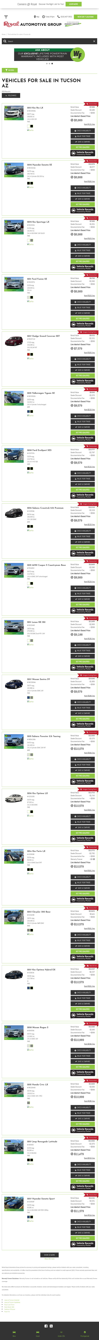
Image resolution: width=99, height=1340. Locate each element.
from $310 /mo (89, 1158)
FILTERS (11, 70)
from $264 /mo (89, 753)
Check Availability (84, 130)
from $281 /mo (89, 810)
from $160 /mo (89, 181)
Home (4, 34)
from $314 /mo (89, 1215)
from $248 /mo (89, 696)
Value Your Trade (83, 136)
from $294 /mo (89, 1044)
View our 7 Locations (86, 17)
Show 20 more (49, 1255)
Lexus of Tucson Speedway (12, 1302)
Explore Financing (71, 499)
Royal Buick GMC (9, 1307)
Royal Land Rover (9, 1305)
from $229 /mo (89, 581)
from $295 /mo (89, 1101)
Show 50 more (49, 1259)
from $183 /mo (89, 352)
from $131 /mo (89, 124)
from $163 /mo (89, 238)
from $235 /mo (89, 638)
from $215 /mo (89, 409)
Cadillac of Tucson (9, 1309)
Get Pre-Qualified (82, 147)
